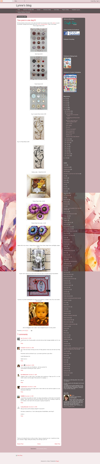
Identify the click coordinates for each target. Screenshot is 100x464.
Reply (22, 343)
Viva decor (66, 351)
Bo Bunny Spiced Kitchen (69, 278)
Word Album (66, 193)
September (68, 140)
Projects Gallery (65, 9)
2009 (66, 109)
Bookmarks (66, 280)
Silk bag (65, 259)
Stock (65, 191)
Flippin (65, 246)
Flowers (65, 304)
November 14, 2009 (33, 406)
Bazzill (65, 267)
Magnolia (65, 178)
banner (65, 362)
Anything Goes (67, 169)
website (54, 23)
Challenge (66, 201)
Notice (65, 252)
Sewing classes (67, 257)
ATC (65, 175)
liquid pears (66, 370)
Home (19, 9)
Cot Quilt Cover (67, 289)
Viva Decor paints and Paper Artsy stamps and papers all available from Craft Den (74, 348)
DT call (65, 302)
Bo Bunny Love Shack (68, 235)
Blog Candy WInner (68, 274)
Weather (65, 355)
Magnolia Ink (66, 313)
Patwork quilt (66, 326)
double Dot (66, 366)
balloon (65, 359)
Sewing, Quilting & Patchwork (24, 12)
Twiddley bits (66, 345)
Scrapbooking (66, 167)
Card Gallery (56, 9)
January (68, 155)
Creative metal (67, 300)
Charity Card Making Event (69, 213)
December (68, 111)
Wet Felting (66, 357)
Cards (65, 165)
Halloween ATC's (67, 306)
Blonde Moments (67, 276)
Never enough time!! (70, 131)
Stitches (65, 182)
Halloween (66, 248)
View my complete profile (69, 406)
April (67, 150)
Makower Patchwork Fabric (69, 315)
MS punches (66, 311)
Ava (64, 184)
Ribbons (65, 332)
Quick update (69, 125)
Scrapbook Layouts (76, 9)
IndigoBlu (66, 220)
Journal (65, 309)
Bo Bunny (66, 188)
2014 (66, 100)
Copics (65, 237)
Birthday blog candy (68, 228)
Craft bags (66, 239)
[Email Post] (31, 330)
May (67, 148)
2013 (66, 102)
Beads (65, 270)
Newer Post (20, 444)
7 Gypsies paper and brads (69, 261)
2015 (66, 98)
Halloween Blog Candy (68, 250)
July (67, 144)
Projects (65, 328)
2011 (66, 105)
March (67, 151)
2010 (66, 107)
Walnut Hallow (67, 353)
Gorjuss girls (66, 215)
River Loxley (66, 335)
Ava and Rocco (67, 265)
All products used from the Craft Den (71, 173)
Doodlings (66, 244)
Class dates (66, 287)
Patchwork (66, 204)
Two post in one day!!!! (71, 129)
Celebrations (66, 283)
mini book (66, 375)
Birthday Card (69, 134)
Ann (64, 197)
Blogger (57, 461)
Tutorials (38, 9)
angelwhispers (24, 386)
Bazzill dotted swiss (68, 226)
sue (21, 338)
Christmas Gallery (47, 9)
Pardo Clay (66, 254)
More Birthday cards (70, 132)
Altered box (66, 224)
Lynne (23, 330)
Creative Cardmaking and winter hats (71, 298)
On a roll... (68, 127)
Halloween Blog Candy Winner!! (72, 136)
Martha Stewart (67, 317)
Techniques (66, 343)
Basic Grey (66, 211)
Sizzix (65, 341)
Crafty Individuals (67, 296)
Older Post (57, 444)
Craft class (66, 293)
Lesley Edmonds (24, 406)
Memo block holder (68, 322)
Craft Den (66, 291)
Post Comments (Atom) (42, 448)
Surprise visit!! (69, 123)
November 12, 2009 (27, 338)
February (68, 153)
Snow (65, 206)
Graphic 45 (66, 218)
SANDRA (23, 396)
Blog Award (66, 233)
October (68, 139)
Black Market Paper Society (70, 231)
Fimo (65, 186)
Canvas (65, 180)
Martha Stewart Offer (68, 319)
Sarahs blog (66, 337)
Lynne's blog (23, 5)
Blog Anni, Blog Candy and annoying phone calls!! (71, 121)
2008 (66, 158)
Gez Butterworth (24, 374)
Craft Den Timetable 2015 (28, 9)
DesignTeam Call (67, 241)
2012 (66, 104)
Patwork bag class (68, 222)
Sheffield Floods (67, 339)
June (67, 146)
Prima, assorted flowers (43, 24)
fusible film (66, 368)
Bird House (66, 272)
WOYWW (66, 171)
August (68, 142)
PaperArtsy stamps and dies (70, 324)
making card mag (67, 372)
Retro (65, 330)
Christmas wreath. (67, 285)
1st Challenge (66, 195)
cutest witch (66, 364)
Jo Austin (23, 347)
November (68, 113)
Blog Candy (66, 199)
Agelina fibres (66, 263)
